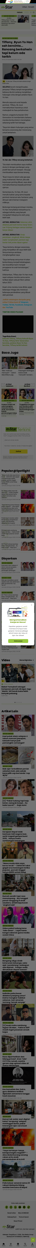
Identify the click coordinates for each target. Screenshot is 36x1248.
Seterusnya (18, 641)
